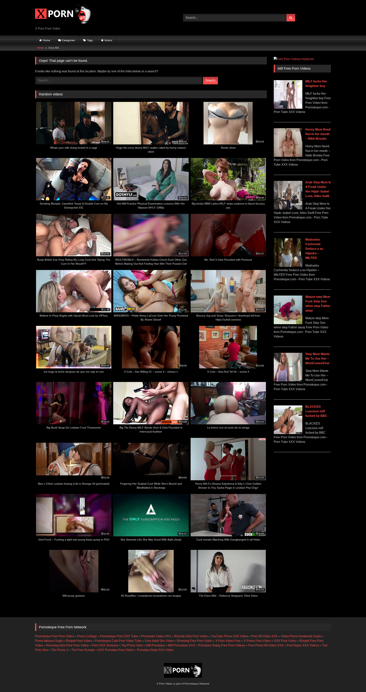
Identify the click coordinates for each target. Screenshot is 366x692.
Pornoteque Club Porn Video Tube (118, 640)
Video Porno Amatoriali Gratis (301, 636)
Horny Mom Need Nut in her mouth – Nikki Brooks (318, 134)
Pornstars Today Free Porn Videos (221, 645)
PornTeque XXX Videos (303, 645)
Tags (90, 40)
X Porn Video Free (228, 640)
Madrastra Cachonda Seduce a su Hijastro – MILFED (314, 248)
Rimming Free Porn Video (194, 640)
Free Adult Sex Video (159, 640)
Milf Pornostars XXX (181, 645)
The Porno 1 (59, 650)
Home (46, 40)
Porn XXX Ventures (105, 645)
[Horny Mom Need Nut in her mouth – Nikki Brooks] (288, 155)
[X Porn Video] (63, 14)
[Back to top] (354, 680)
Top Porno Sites (132, 645)
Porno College (87, 636)
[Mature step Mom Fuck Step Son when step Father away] (288, 323)
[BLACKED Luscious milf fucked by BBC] (288, 433)
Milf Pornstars (155, 645)
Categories (68, 40)
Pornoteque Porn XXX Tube (119, 636)
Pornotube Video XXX (156, 636)
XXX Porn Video (285, 640)
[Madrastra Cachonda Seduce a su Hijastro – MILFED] (288, 265)
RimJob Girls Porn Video (191, 636)
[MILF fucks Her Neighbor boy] (288, 107)
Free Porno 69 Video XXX (265, 645)
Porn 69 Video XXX (264, 636)
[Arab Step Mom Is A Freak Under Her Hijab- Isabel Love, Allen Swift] (288, 208)
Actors (108, 40)
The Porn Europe (83, 650)
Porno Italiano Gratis (49, 640)
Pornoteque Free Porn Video (54, 636)
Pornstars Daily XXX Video (155, 650)
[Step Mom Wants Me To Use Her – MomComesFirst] (288, 380)
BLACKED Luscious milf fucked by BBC (316, 411)
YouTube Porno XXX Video (229, 636)
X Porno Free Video (257, 640)
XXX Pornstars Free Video (116, 650)
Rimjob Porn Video (79, 640)
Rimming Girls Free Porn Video (67, 645)
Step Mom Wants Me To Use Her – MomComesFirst (317, 358)
